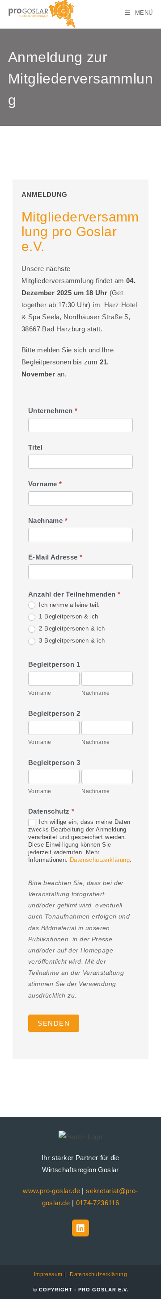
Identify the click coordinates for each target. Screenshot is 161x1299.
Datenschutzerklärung (100, 859)
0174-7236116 (97, 1203)
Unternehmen (52, 410)
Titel (35, 447)
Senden (54, 1023)
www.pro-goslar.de (51, 1191)
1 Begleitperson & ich (67, 616)
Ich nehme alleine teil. (68, 604)
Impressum (48, 1274)
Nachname (48, 520)
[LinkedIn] (80, 1228)
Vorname (45, 484)
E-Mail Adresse (55, 557)
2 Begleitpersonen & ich (71, 628)
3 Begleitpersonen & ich (71, 640)
